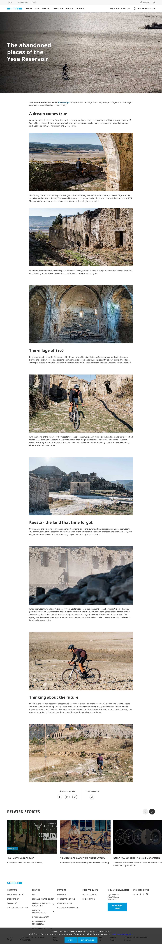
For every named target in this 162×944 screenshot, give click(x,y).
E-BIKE (69, 8)
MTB (37, 8)
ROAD (29, 8)
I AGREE (70, 940)
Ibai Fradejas (64, 102)
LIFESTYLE (58, 8)
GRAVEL (46, 8)
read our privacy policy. (122, 934)
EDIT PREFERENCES (87, 940)
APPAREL (80, 8)
